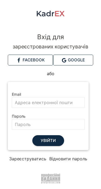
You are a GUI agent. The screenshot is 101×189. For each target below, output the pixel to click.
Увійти (48, 140)
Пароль (19, 116)
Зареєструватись (27, 158)
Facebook (33, 59)
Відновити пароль (68, 158)
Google (76, 59)
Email (16, 94)
